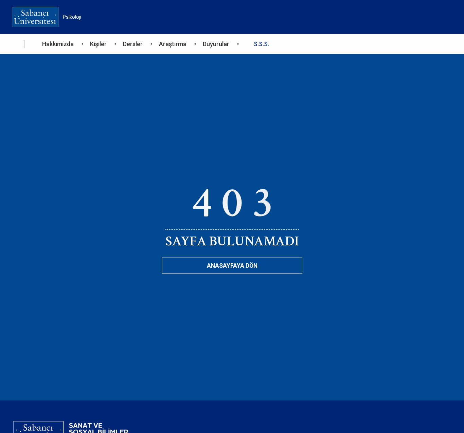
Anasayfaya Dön (232, 265)
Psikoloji (72, 17)
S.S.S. (261, 44)
